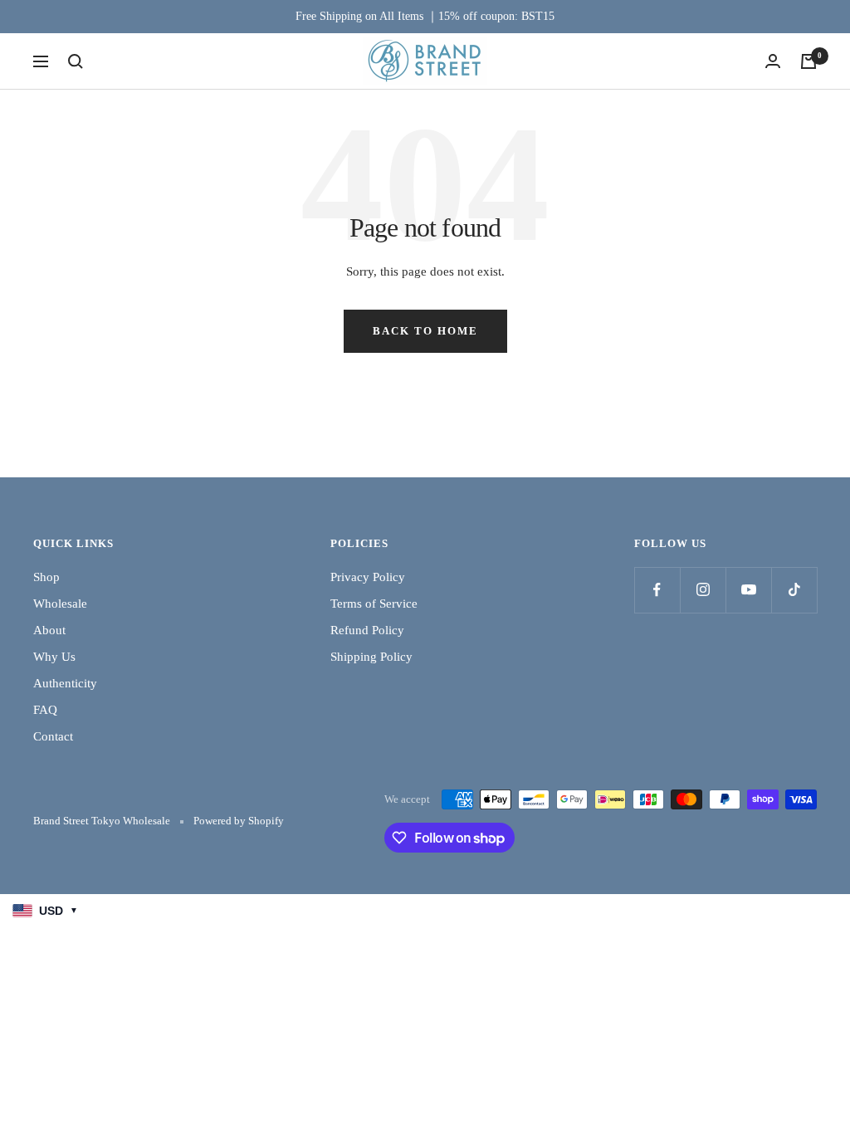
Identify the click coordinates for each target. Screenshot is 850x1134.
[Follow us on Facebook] (657, 590)
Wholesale (60, 603)
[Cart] (808, 61)
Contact (53, 736)
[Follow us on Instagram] (702, 590)
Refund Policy (367, 630)
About (49, 630)
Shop (46, 577)
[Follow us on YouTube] (748, 590)
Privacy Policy (367, 577)
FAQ (45, 709)
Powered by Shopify (238, 820)
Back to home (425, 331)
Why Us (54, 656)
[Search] (75, 61)
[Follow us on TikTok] (794, 590)
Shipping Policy (371, 656)
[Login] (772, 61)
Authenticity (65, 683)
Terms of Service (374, 603)
